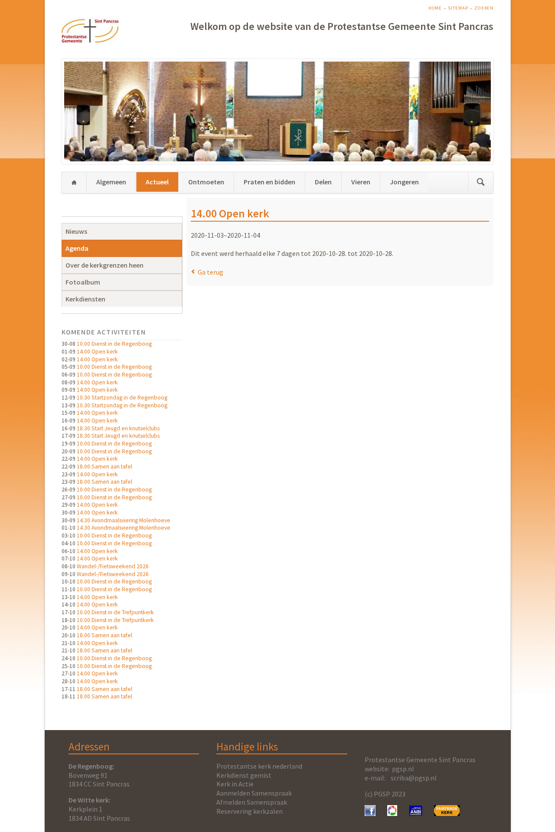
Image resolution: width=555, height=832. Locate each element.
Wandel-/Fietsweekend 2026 (113, 566)
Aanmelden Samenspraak (254, 793)
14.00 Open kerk (97, 351)
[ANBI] (416, 813)
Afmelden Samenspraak (251, 802)
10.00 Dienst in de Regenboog (114, 343)
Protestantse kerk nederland (259, 766)
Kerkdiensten (85, 299)
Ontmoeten (206, 181)
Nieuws (76, 231)
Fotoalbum (82, 282)
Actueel (157, 181)
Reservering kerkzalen (249, 811)
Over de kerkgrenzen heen (104, 265)
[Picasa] (392, 813)
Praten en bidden (269, 181)
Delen (323, 181)
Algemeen (111, 181)
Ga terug (210, 272)
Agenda (76, 248)
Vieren (360, 181)
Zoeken (483, 8)
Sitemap (458, 8)
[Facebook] (370, 813)
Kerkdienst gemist (243, 775)
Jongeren (404, 181)
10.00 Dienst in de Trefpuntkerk (115, 612)
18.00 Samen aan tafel (104, 466)
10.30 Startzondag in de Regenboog (122, 397)
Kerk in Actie (235, 784)
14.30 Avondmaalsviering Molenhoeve (123, 520)
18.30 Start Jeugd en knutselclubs (118, 428)
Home (435, 8)
